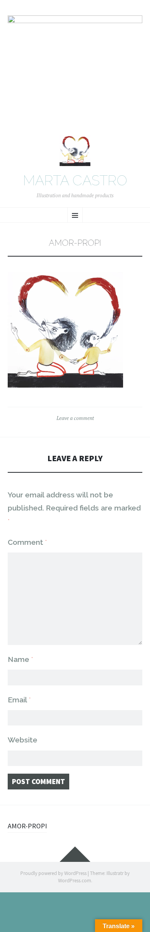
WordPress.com (74, 880)
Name (20, 659)
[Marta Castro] (75, 71)
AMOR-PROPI (27, 825)
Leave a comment (75, 418)
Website (22, 740)
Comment (27, 542)
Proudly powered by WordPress (53, 873)
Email (19, 699)
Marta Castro (75, 180)
